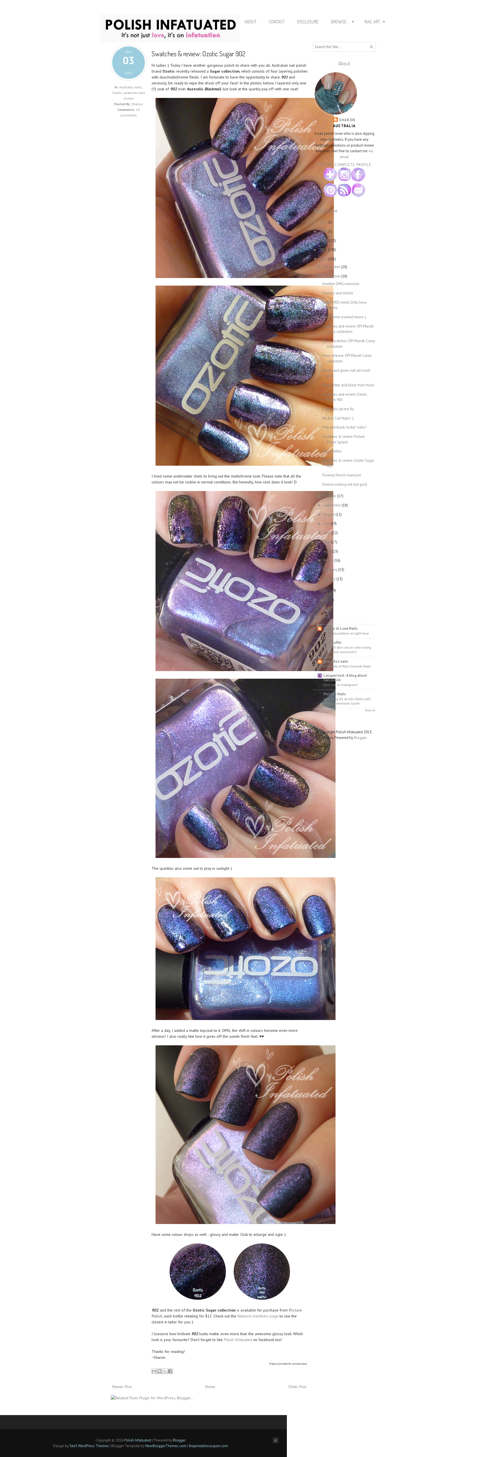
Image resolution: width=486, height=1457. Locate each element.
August (330, 514)
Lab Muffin (332, 642)
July (327, 523)
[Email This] (154, 1371)
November (332, 276)
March (329, 560)
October (330, 496)
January (330, 579)
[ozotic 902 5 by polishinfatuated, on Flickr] (246, 1018)
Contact (277, 21)
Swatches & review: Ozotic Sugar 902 (198, 53)
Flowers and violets (337, 293)
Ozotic (117, 93)
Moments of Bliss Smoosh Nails (346, 666)
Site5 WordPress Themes (89, 1445)
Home (210, 1386)
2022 (323, 222)
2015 (323, 231)
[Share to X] (165, 1371)
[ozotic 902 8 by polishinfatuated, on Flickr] (262, 1298)
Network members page (257, 1316)
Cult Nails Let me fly (338, 409)
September (333, 505)
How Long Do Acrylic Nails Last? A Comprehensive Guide (347, 700)
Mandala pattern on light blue (346, 633)
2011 (323, 590)
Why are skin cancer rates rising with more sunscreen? (347, 649)
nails (138, 87)
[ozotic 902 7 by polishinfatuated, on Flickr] (198, 1298)
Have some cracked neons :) (344, 317)
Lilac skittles (332, 451)
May (327, 542)
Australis (126, 87)
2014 (323, 240)
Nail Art (372, 21)
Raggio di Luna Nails (340, 628)
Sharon (347, 120)
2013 (323, 249)
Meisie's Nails (334, 694)
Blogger (360, 737)
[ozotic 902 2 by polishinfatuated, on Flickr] (244, 464)
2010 (323, 599)
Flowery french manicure (341, 475)
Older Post (297, 1386)
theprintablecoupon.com (208, 1445)
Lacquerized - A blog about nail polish (345, 677)
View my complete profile (344, 164)
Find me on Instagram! (340, 684)
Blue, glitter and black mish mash (348, 385)
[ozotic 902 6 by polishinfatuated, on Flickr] (246, 1222)
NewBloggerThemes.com (165, 1445)
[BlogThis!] (159, 1371)
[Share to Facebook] (170, 1371)
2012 (323, 259)
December (332, 266)
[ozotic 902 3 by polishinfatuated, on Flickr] (244, 669)
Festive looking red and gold (344, 484)
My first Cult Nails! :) (338, 418)
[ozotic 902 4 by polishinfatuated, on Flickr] (246, 856)
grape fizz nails (335, 661)
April (328, 551)
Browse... (340, 21)
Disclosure (308, 21)
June (328, 532)
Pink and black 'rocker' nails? (344, 427)
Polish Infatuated (238, 1339)
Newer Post (122, 1386)
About (250, 21)
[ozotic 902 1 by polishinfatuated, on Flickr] (245, 276)
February (331, 569)
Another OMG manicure (340, 283)
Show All (370, 710)
